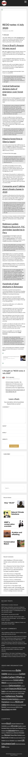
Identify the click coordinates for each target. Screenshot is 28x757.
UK (23, 740)
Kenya (17, 730)
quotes (11, 71)
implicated (18, 269)
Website (4, 439)
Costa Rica (9, 726)
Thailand (16, 740)
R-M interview (12, 702)
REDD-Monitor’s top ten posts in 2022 (10, 614)
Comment (6, 407)
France (13, 728)
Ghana (25, 728)
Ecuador (20, 726)
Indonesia (11, 730)
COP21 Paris (20, 682)
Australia (3, 723)
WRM (11, 709)
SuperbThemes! (14, 755)
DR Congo (14, 726)
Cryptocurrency (5, 685)
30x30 (3, 670)
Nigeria (2, 735)
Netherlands (16, 732)
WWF (15, 709)
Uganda (20, 740)
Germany (20, 728)
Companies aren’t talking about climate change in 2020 (13, 189)
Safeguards (23, 704)
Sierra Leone (15, 737)
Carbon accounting (15, 674)
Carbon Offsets (15, 677)
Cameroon (18, 723)
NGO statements (22, 699)
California (9, 674)
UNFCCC (18, 707)
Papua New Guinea (15, 735)
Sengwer (3, 707)
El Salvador (24, 726)
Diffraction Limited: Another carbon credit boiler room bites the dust (14, 561)
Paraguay (23, 735)
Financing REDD (15, 688)
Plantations (5, 702)
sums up (4, 292)
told (18, 179)
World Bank (5, 709)
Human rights (15, 693)
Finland (10, 728)
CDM (23, 677)
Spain (24, 737)
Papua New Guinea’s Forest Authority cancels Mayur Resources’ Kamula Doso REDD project (13, 575)
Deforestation (15, 685)
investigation (7, 235)
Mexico (12, 732)
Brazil (8, 723)
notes (15, 153)
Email (4, 432)
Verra (21, 707)
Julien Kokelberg (7, 560)
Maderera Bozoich (11, 238)
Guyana (3, 730)
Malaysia (8, 732)
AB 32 (6, 670)
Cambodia (13, 723)
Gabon (17, 728)
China (22, 723)
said (9, 125)
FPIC (6, 691)
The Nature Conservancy (10, 707)
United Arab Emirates (20, 744)
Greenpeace (20, 691)
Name (4, 426)
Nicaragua (21, 732)
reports (9, 51)
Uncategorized (8, 743)
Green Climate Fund (13, 691)
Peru (3, 737)
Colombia (3, 726)
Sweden (3, 740)
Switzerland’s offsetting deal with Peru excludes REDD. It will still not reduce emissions (14, 581)
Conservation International (11, 682)
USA (3, 747)
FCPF (6, 688)
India (6, 730)
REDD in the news (11, 704)
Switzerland (7, 740)
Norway (7, 735)
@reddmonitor (20, 37)
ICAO (19, 693)
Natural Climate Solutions (10, 699)
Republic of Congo (9, 737)
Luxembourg (21, 730)
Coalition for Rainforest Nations (7, 680)
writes (16, 266)
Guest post (8, 693)
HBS (11, 693)
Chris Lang (6, 34)
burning (9, 146)
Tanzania (12, 740)
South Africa (21, 737)
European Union (5, 728)
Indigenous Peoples (14, 696)
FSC (8, 691)
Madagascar (3, 732)
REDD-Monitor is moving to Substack (9, 604)
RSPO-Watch (18, 704)
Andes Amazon (12, 670)
